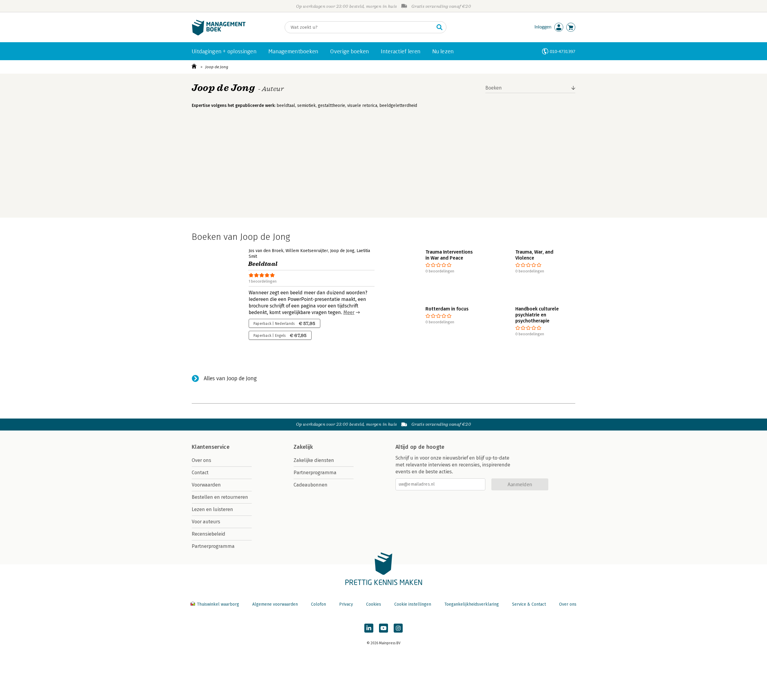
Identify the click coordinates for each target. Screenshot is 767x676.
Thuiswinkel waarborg (218, 604)
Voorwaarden (206, 485)
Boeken (493, 88)
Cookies (373, 604)
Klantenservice (211, 447)
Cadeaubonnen (310, 485)
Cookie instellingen (412, 604)
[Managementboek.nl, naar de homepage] (219, 34)
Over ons (201, 460)
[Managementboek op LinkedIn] (368, 628)
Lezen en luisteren (212, 509)
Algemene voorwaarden (275, 604)
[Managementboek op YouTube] (383, 628)
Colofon (318, 604)
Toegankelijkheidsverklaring (471, 604)
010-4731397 (562, 51)
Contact (200, 472)
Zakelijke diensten (314, 460)
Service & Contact (529, 604)
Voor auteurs (206, 522)
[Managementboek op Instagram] (398, 628)
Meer (348, 312)
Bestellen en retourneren (220, 497)
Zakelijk (303, 447)
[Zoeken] (439, 27)
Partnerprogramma (213, 546)
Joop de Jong (216, 67)
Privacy (346, 604)
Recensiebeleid (208, 534)
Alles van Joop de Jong (230, 378)
